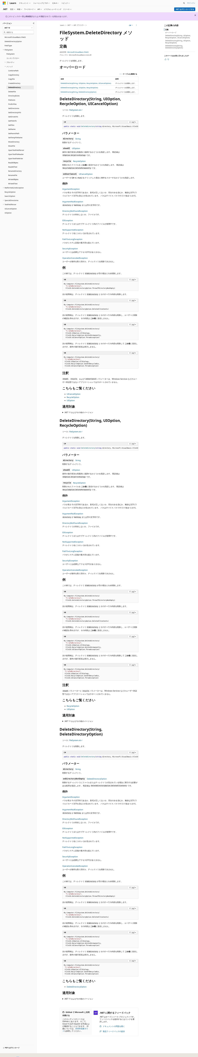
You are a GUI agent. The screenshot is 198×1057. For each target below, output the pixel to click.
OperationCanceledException (75, 258)
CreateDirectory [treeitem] (14, 83)
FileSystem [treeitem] (10, 54)
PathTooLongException (72, 239)
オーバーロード (170, 32)
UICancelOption (86, 174)
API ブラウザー (79, 25)
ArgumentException (71, 189)
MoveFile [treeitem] (11, 146)
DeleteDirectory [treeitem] (14, 87)
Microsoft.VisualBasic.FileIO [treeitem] (15, 37)
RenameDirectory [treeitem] (15, 171)
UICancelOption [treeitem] (11, 209)
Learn (62, 25)
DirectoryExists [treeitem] (14, 96)
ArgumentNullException (72, 201)
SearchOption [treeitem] (10, 196)
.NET (69, 25)
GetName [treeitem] (11, 129)
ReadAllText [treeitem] (12, 167)
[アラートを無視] (195, 15)
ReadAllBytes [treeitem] (13, 163)
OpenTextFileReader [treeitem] (16, 154)
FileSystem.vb (75, 110)
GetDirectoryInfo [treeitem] (14, 112)
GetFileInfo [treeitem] (12, 121)
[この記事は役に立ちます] (165, 59)
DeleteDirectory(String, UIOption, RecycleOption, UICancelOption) (86, 83)
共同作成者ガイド (75, 1029)
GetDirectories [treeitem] (13, 108)
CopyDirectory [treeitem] (13, 75)
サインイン (191, 3)
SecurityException (70, 248)
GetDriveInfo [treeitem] (13, 117)
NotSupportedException (72, 230)
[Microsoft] (4, 3)
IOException (67, 220)
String (78, 138)
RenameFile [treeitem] (12, 175)
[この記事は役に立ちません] (168, 59)
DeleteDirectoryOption (97, 779)
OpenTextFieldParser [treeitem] (16, 150)
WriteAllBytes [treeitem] (13, 179)
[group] (100, 126)
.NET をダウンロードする (185, 9)
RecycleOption (79, 161)
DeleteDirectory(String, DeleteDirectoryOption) (78, 92)
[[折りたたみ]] (34, 23)
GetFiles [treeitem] (11, 125)
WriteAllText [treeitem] (12, 184)
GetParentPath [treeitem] (13, 133)
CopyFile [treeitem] (11, 79)
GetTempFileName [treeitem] (15, 137)
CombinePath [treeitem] (13, 71)
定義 (166, 29)
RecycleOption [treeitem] (10, 192)
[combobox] (18, 28)
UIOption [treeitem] (8, 213)
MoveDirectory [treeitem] (13, 142)
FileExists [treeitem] (11, 100)
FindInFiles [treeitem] (12, 104)
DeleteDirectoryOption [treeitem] (13, 41)
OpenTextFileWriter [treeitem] (15, 158)
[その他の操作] (136, 25)
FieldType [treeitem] (8, 45)
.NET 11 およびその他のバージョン (78, 412)
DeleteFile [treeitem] (12, 92)
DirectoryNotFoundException (75, 211)
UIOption (76, 148)
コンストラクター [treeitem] (12, 58)
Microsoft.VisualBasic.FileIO (78, 52)
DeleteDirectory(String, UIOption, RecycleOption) (79, 88)
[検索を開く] (184, 3)
